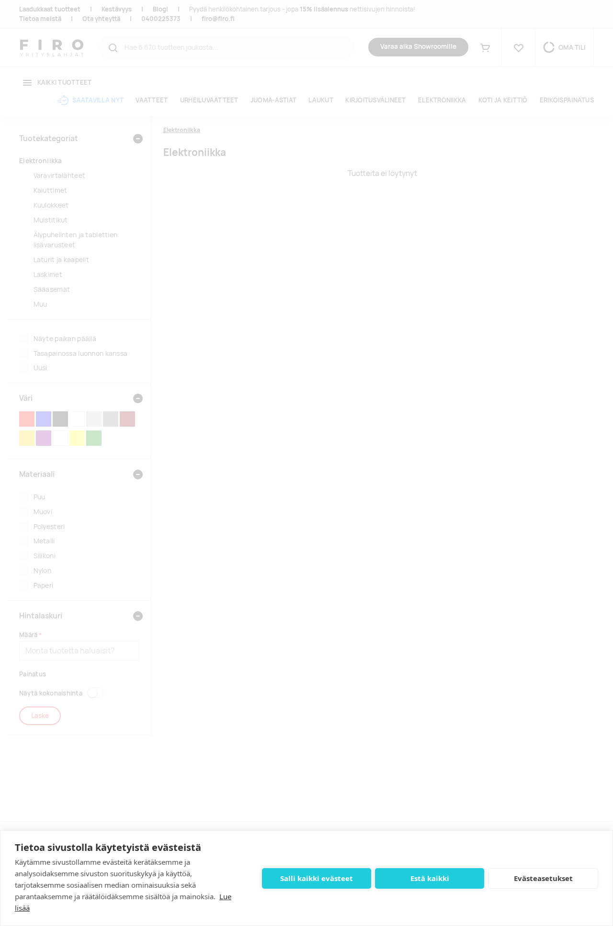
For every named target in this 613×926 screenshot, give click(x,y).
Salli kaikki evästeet (316, 878)
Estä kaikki (429, 878)
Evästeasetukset (543, 878)
